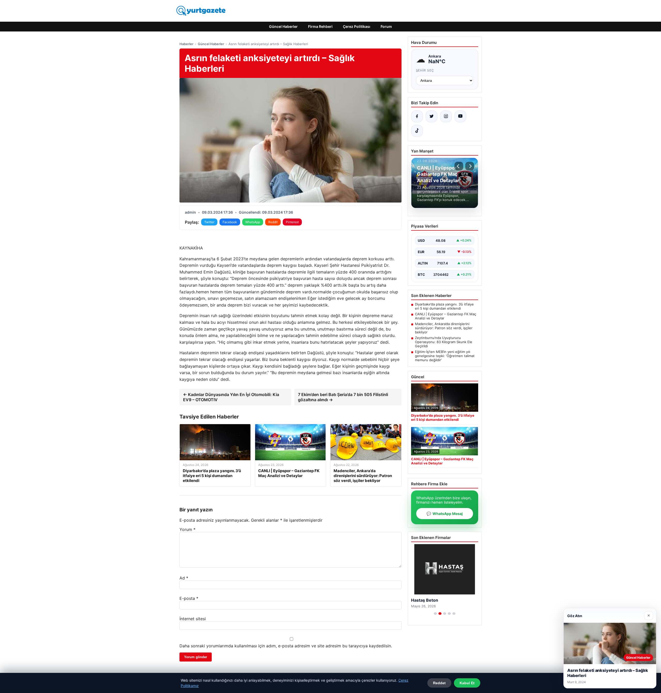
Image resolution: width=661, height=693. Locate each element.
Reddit (273, 222)
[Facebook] (417, 116)
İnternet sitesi (192, 618)
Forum (386, 26)
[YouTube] (460, 116)
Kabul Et (467, 683)
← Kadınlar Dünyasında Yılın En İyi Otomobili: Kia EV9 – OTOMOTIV (231, 397)
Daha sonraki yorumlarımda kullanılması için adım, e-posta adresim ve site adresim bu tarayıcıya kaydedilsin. (285, 645)
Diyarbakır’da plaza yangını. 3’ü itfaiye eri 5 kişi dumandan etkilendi (444, 306)
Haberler (186, 44)
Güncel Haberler (283, 26)
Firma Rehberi (320, 26)
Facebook (230, 222)
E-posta (188, 598)
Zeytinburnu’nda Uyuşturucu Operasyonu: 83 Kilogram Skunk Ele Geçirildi (443, 342)
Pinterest (292, 222)
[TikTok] (417, 131)
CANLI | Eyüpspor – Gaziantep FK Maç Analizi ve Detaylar (445, 316)
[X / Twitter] (431, 116)
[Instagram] (446, 116)
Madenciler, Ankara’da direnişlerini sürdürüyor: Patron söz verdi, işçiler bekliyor (444, 328)
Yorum (187, 529)
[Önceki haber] (458, 166)
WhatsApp (252, 222)
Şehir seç (425, 70)
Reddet (439, 683)
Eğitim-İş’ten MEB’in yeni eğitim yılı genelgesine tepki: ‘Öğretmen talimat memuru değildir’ (445, 356)
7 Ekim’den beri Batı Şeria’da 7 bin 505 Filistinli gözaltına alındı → (343, 397)
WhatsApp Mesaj (445, 513)
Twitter (209, 222)
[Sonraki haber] (469, 166)
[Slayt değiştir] (435, 613)
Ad (183, 578)
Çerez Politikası (356, 26)
